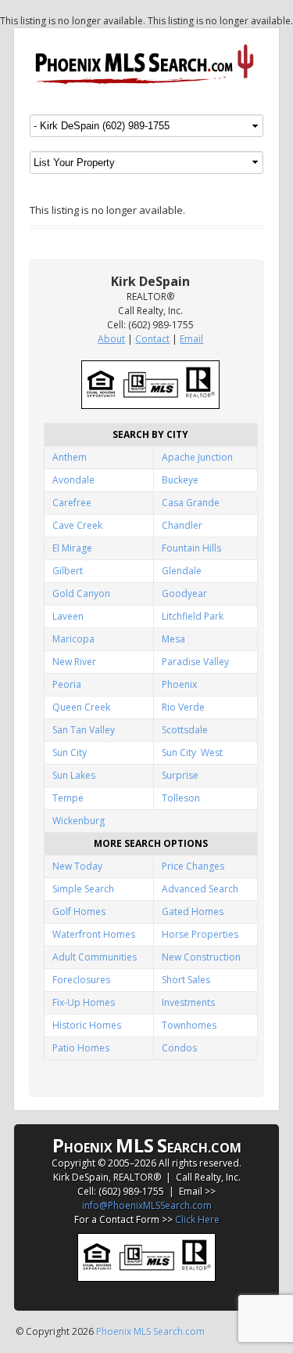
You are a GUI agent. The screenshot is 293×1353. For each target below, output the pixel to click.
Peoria (66, 684)
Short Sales (186, 979)
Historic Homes (86, 1025)
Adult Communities (94, 957)
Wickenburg (78, 820)
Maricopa (73, 639)
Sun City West (192, 752)
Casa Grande (191, 502)
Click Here (197, 1219)
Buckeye (180, 480)
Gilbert (67, 570)
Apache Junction (197, 457)
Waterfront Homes (93, 934)
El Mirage (72, 548)
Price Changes (193, 866)
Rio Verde (183, 707)
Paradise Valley (195, 661)
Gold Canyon (81, 593)
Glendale (182, 570)
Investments (188, 1002)
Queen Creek (81, 707)
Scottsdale (185, 729)
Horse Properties (200, 934)
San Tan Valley (83, 729)
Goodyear (184, 593)
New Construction (201, 957)
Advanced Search (200, 888)
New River (74, 661)
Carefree (71, 502)
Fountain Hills (191, 548)
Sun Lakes (73, 775)
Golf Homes (78, 911)
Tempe (68, 798)
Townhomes (189, 1025)
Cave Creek (77, 525)
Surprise (180, 775)
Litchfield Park (192, 616)
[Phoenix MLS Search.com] (146, 64)
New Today (77, 866)
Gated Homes (192, 911)
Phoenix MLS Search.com (150, 1331)
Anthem (69, 457)
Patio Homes (80, 1048)
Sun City (69, 752)
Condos (179, 1048)
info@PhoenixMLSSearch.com (147, 1205)
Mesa (173, 639)
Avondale (73, 480)
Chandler (182, 525)
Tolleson (181, 798)
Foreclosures (81, 979)
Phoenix (179, 684)
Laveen (68, 616)
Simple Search (83, 888)
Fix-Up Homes (83, 1002)
